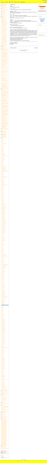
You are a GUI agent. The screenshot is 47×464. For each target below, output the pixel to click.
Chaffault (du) (3, 203)
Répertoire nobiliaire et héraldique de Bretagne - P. (4, 438)
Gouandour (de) (3, 282)
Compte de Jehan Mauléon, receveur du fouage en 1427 (4, 55)
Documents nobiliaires (5, 128)
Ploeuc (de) (3, 363)
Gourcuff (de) (3, 283)
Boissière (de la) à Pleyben (4, 170)
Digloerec (3, 248)
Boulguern (3, 183)
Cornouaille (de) (3, 238)
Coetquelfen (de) (3, 226)
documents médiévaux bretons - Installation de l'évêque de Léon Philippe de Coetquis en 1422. (4, 106)
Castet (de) (3, 202)
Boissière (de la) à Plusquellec (5, 171)
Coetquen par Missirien (4, 29)
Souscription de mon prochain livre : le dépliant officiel (4, 411)
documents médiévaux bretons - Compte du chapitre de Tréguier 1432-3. (4, 98)
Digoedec (3, 249)
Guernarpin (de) (3, 291)
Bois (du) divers (3, 167)
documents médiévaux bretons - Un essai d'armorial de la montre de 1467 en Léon (4, 121)
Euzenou (3, 258)
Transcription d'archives (3, 446)
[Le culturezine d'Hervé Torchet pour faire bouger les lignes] (7, 0)
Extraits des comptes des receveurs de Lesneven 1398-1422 (5, 62)
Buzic (2, 191)
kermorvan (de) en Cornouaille (5, 389)
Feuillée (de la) (3, 261)
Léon (2, 345)
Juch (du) (3, 315)
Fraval (2, 269)
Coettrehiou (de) (3, 231)
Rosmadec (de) (3, 375)
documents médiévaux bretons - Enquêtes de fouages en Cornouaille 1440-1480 (4, 100)
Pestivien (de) (3, 362)
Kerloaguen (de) (3, 326)
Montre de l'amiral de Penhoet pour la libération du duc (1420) (4, 92)
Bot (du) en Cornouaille (4, 177)
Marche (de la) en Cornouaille (5, 347)
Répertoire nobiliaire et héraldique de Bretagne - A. (4, 420)
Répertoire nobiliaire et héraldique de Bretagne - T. (4, 443)
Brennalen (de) (3, 186)
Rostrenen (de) (3, 376)
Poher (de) (3, 365)
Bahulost (3, 149)
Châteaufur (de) (3, 208)
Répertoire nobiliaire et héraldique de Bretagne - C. (4, 424)
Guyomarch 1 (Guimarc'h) (4, 297)
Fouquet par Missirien (4, 34)
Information (4, 402)
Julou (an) (3, 316)
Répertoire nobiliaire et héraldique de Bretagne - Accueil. (4, 421)
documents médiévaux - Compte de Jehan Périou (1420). (5, 87)
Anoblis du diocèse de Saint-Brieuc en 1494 (4, 51)
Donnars (2, 252)
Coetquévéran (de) (4, 228)
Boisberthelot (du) (4, 169)
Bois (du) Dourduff (4, 166)
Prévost (2, 369)
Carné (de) (3, 199)
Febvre (2, 260)
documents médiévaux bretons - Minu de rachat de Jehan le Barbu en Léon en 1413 (4, 111)
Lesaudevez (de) (3, 341)
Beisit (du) (3, 157)
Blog (3, 8)
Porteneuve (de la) (4, 368)
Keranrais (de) (3, 319)
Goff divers (3, 281)
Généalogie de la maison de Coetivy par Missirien (4, 37)
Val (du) (2, 388)
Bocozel (2, 163)
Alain (2, 139)
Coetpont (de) (3, 225)
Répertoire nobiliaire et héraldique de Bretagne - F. (4, 427)
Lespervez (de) (3, 344)
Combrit (4, 11)
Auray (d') (3, 145)
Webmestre (7, 451)
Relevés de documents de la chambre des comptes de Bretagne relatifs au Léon (4, 79)
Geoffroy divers (3, 277)
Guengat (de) (3, 289)
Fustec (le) (3, 272)
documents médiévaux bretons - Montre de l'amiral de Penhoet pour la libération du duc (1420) (4, 113)
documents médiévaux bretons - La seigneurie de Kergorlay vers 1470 (4, 108)
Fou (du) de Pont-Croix (4, 266)
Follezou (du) (3, 263)
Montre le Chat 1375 (4, 77)
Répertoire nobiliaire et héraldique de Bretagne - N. (4, 436)
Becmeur (3, 156)
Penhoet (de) (3, 358)
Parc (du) (3, 356)
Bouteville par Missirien (4, 24)
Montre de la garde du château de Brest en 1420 (4, 71)
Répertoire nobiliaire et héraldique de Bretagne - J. (4, 431)
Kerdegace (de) (3, 320)
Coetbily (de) (3, 214)
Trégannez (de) (3, 384)
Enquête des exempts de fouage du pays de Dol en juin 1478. (4, 59)
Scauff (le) (3, 378)
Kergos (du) (3, 323)
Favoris (7, 452)
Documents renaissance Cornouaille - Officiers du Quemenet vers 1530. (4, 136)
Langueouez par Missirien (4, 42)
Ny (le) (2, 355)
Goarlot (2, 280)
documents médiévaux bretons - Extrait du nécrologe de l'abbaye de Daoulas (4, 102)
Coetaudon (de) (3, 213)
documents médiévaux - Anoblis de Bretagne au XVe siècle (5, 86)
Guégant (2, 298)
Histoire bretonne (5, 390)
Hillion (2, 306)
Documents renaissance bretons (3, 131)
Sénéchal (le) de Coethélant (4, 379)
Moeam (2, 350)
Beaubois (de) (3, 153)
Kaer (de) (3, 318)
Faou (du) (3, 259)
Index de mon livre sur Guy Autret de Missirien (4, 397)
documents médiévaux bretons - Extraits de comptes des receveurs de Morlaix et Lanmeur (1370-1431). (4, 104)
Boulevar (3, 182)
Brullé (2, 188)
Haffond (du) (3, 300)
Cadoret (2, 193)
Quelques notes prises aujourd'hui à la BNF (3, 447)
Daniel (2, 246)
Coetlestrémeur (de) (4, 220)
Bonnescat (3, 173)
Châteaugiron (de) (4, 209)
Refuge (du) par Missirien (4, 44)
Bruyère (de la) (3, 189)
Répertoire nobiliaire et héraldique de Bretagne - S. (4, 442)
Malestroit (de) (3, 346)
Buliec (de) (3, 190)
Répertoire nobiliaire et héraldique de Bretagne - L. (4, 434)
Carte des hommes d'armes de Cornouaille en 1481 (4, 90)
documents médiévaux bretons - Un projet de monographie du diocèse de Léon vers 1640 (4, 123)
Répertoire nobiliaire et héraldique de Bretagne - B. (4, 422)
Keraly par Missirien (4, 39)
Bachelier (3, 147)
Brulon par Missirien (4, 25)
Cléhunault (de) (3, 212)
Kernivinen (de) (3, 330)
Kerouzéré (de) (3, 332)
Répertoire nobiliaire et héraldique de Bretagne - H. (4, 430)
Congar (2, 234)
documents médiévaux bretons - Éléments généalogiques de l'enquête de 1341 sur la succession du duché (4, 127)
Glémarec (3, 279)
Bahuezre (3, 148)
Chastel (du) (3, 206)
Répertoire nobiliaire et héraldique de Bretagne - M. (4, 435)
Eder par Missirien (4, 31)
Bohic (2, 165)
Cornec (2, 237)
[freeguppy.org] (19, 460)
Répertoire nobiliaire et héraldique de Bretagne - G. (4, 429)
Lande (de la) (3, 338)
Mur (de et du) (3, 353)
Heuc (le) (3, 304)
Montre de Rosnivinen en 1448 (5, 70)
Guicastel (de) (3, 292)
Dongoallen (3, 251)
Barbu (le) (3, 151)
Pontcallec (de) (3, 366)
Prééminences (4, 416)
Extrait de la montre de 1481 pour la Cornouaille (4, 60)
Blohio (2, 162)
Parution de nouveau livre (4, 399)
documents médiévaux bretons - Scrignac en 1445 (4, 119)
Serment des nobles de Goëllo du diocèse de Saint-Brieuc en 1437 (4, 81)
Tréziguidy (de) (3, 386)
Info (3, 394)
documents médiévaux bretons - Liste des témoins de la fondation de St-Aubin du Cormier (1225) (4, 110)
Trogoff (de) (3, 382)
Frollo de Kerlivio (4, 271)
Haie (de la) (3, 301)
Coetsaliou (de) (3, 229)
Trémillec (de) (3, 385)
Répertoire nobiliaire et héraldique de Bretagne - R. (4, 440)
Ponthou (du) (3, 367)
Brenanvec (3, 185)
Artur (2, 144)
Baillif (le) (3, 150)
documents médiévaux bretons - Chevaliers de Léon (4, 94)
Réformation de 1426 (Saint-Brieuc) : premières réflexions (4, 393)
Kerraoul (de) (3, 333)
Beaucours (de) (3, 154)
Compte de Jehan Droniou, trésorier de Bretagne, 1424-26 (4, 52)
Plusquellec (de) (3, 364)
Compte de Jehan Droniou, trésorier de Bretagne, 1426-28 (4, 53)
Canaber (2, 197)
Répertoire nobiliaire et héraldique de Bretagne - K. (4, 433)
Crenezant (3, 243)
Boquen (2, 174)
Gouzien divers (3, 285)
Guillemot (3, 294)
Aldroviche (3, 140)
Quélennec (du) (3, 373)
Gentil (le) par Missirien (4, 35)
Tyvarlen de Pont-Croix (4, 387)
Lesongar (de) (3, 343)
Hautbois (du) (3, 303)
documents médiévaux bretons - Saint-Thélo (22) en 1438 (4, 118)
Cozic (2, 242)
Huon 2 (2, 310)
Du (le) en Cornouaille (4, 255)
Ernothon (3, 257)
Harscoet (3, 302)
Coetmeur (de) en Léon (4, 222)
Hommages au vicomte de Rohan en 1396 (4, 64)
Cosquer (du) (3, 239)
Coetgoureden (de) (4, 217)
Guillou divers (3, 295)
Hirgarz (2, 307)
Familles (4, 137)
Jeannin (2, 313)
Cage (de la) (3, 194)
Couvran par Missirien (4, 30)
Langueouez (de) (3, 339)
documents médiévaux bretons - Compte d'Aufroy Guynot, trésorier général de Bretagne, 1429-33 (4, 96)
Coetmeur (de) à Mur (4, 223)
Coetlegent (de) (3, 219)
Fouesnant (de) (3, 268)
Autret (2, 146)
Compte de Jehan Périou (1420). (5, 91)
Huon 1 (2, 309)
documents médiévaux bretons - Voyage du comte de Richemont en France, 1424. (4, 125)
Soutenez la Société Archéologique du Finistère (4, 7)
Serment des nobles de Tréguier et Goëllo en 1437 (4, 83)
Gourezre (3, 284)
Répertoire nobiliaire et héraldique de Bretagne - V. (4, 444)
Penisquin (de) (3, 359)
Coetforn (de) (3, 216)
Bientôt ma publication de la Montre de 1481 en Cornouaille (4, 9)
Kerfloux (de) (3, 321)
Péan (2, 370)
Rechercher (42, 21)
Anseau (2, 142)
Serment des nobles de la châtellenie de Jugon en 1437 (4, 85)
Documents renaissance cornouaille (3, 134)
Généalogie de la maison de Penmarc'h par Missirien (4, 38)
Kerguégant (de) (3, 324)
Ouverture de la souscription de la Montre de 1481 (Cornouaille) (4, 406)
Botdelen (3, 179)
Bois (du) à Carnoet (4, 168)
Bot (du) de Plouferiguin (4, 176)
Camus (2, 196)
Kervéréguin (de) (3, 336)
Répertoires (4, 418)
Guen (2, 288)
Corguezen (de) (3, 236)
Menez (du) (3, 349)
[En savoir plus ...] (27, 460)
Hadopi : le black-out (4, 10)
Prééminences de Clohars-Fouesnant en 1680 (4, 47)
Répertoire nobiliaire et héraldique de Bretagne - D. (4, 425)
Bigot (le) (3, 160)
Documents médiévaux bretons (4, 89)
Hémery (2, 312)
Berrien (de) (3, 159)
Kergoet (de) (3, 322)
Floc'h (2, 262)
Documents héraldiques (3, 46)
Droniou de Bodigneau (4, 254)
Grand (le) (3, 286)
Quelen (2, 372)
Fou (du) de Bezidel (4, 265)
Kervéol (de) (3, 335)
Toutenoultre (3, 381)
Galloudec (3, 274)
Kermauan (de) (3, 327)
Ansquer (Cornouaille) (4, 143)
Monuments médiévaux (3, 412)
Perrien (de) (3, 361)
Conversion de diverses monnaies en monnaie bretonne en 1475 (5, 58)
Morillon (3, 352)
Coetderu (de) (3, 215)
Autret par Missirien (4, 19)
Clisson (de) (3, 211)
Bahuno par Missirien (4, 20)
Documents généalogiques (3, 17)
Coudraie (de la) (3, 240)
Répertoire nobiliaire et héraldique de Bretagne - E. (4, 426)
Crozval (2, 245)
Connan (2, 235)
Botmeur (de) (3, 180)
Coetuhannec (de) (3, 232)
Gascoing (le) (3, 275)
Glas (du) (3, 278)
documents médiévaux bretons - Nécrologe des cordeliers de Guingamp (4, 115)
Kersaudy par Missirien (4, 41)
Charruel (3, 205)
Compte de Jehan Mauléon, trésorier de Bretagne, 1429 (4, 56)
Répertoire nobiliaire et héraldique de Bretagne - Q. (4, 439)
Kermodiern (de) (3, 329)
